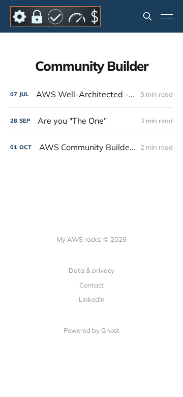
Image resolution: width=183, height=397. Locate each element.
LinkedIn (92, 299)
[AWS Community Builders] (91, 147)
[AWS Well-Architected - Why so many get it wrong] (91, 94)
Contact (91, 285)
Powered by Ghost (91, 330)
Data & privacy (91, 270)
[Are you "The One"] (91, 121)
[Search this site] (147, 16)
